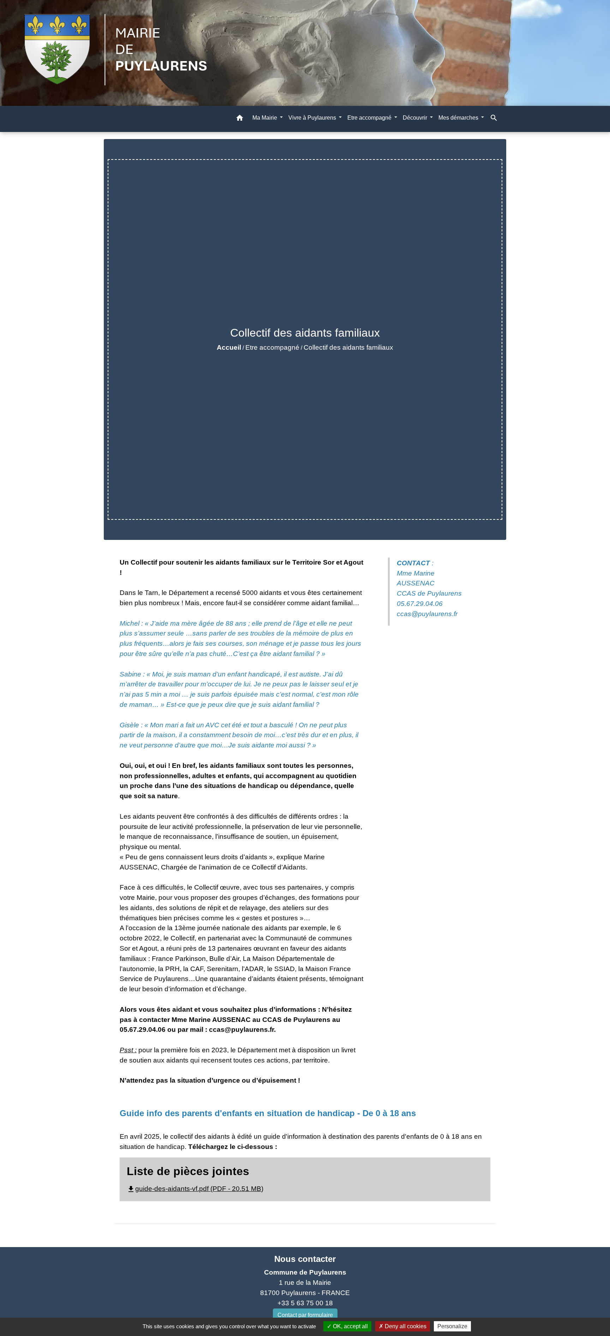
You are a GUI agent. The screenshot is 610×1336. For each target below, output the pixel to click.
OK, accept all (349, 1326)
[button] (240, 119)
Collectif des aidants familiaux (348, 347)
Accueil (229, 347)
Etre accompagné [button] (370, 118)
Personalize (452, 1326)
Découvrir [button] (416, 118)
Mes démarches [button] (459, 118)
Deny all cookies (404, 1326)
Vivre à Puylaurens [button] (312, 118)
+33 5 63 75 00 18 (305, 1303)
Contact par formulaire (305, 1315)
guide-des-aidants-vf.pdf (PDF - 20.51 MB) (195, 1188)
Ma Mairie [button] (265, 118)
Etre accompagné (272, 347)
